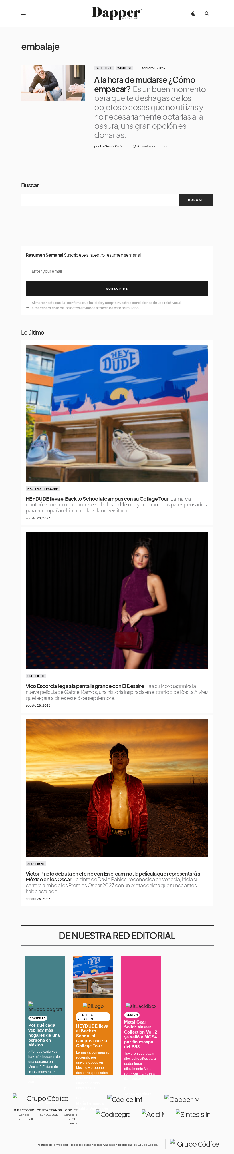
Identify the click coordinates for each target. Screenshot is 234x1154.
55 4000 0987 (49, 1115)
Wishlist (124, 68)
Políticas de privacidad (52, 1145)
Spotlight (104, 68)
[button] (23, 13)
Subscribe (117, 288)
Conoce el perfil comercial (71, 1119)
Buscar (30, 184)
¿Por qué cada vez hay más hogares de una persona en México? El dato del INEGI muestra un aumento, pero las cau (44, 1067)
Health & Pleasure (42, 488)
